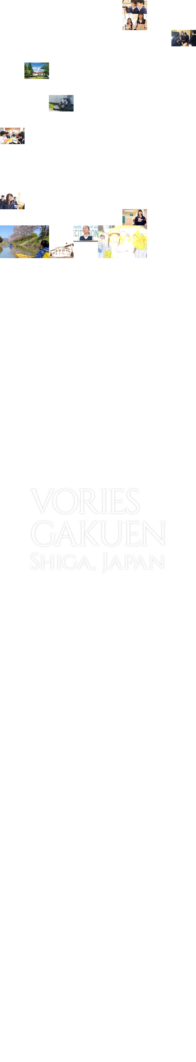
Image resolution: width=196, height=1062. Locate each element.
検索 (163, 7)
